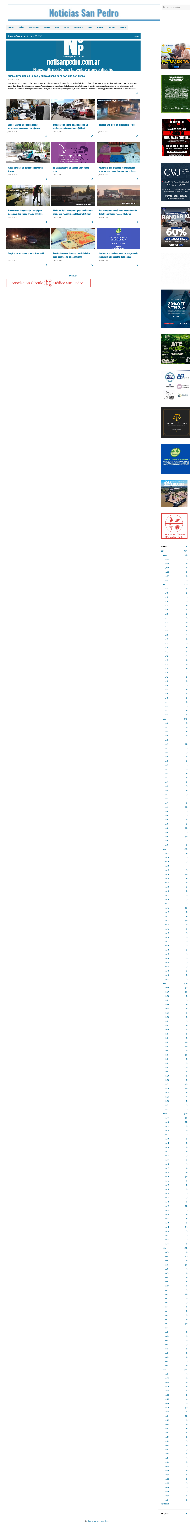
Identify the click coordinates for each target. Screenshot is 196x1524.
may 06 (167, 958)
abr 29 (167, 992)
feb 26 (167, 1260)
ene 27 (167, 1391)
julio (164, 584)
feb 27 (166, 1256)
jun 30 (166, 723)
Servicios (123, 27)
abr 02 (167, 1105)
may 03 (167, 971)
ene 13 (167, 1449)
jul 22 (166, 626)
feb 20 (167, 1286)
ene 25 (167, 1399)
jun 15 (166, 786)
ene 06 (167, 1479)
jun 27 (166, 735)
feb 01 (166, 1365)
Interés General (34, 27)
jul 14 (166, 660)
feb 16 (166, 1302)
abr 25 (167, 1008)
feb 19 (166, 1290)
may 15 (167, 920)
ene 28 (167, 1386)
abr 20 (167, 1029)
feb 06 (167, 1344)
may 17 (167, 912)
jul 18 (166, 643)
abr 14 (166, 1055)
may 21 (167, 895)
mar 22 (167, 1155)
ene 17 (166, 1433)
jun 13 (166, 794)
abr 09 (167, 1076)
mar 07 (167, 1218)
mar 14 (167, 1189)
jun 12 (166, 798)
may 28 (167, 866)
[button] (137, 93)
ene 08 (167, 1470)
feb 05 (167, 1349)
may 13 (167, 929)
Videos (90, 27)
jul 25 (166, 614)
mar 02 (167, 1239)
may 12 (167, 933)
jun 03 (166, 836)
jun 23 (166, 752)
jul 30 (166, 593)
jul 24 (166, 618)
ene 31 (167, 1374)
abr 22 (167, 1021)
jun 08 (166, 815)
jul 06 (166, 693)
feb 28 (167, 1252)
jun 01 (166, 845)
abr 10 (166, 1071)
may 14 (167, 924)
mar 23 (167, 1151)
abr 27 (166, 1000)
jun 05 (166, 828)
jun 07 (166, 819)
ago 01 (167, 580)
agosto (165, 555)
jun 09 (166, 811)
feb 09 (167, 1332)
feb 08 (167, 1336)
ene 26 (167, 1395)
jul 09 (166, 681)
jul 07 (166, 689)
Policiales (11, 27)
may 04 (167, 966)
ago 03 (167, 572)
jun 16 (166, 782)
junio (164, 719)
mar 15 (167, 1185)
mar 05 (167, 1227)
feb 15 (166, 1307)
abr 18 (166, 1038)
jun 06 (166, 824)
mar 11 (167, 1202)
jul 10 (166, 677)
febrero (165, 1248)
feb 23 (167, 1273)
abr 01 (166, 1109)
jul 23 (166, 622)
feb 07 (166, 1340)
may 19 (167, 903)
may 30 (167, 857)
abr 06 (167, 1088)
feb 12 (166, 1319)
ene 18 (167, 1428)
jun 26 (166, 740)
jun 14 (166, 790)
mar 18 (167, 1172)
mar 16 (167, 1181)
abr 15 (166, 1050)
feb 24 (167, 1269)
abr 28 (167, 996)
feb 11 (166, 1323)
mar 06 (167, 1223)
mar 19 (167, 1168)
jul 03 (166, 706)
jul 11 (166, 672)
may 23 (167, 887)
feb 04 (167, 1353)
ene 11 (166, 1458)
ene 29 (167, 1382)
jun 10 (166, 807)
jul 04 (166, 702)
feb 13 (166, 1315)
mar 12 (167, 1197)
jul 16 (166, 651)
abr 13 (166, 1059)
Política (21, 27)
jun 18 (166, 773)
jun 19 (166, 769)
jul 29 (166, 597)
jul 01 (166, 714)
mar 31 (167, 1118)
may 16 (167, 916)
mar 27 (167, 1134)
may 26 (167, 874)
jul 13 (166, 664)
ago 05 (167, 563)
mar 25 (167, 1143)
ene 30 (167, 1378)
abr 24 (167, 1013)
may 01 (167, 979)
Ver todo (136, 36)
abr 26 (167, 1004)
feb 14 (166, 1311)
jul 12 (166, 668)
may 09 (167, 945)
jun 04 (166, 832)
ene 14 (167, 1445)
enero (164, 1370)
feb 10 (166, 1328)
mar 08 (167, 1214)
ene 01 (167, 1500)
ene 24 (167, 1403)
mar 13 (167, 1193)
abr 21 (166, 1025)
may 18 (167, 908)
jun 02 (166, 840)
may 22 (167, 891)
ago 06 (167, 559)
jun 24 (166, 748)
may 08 (167, 950)
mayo (164, 849)
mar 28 (167, 1130)
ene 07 (167, 1474)
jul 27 (166, 605)
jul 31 (166, 588)
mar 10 (167, 1206)
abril (164, 983)
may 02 (167, 975)
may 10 (167, 941)
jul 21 (166, 630)
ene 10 (167, 1462)
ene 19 (167, 1424)
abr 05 (167, 1092)
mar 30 (167, 1122)
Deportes (47, 27)
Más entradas (73, 276)
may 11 (167, 937)
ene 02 (167, 1495)
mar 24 (167, 1147)
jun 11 (166, 803)
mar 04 (167, 1231)
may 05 (167, 962)
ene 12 (167, 1453)
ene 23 (167, 1407)
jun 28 (166, 731)
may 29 (167, 861)
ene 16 (167, 1437)
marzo (165, 1113)
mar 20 (167, 1164)
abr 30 (167, 987)
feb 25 (167, 1265)
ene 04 (167, 1487)
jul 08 (166, 685)
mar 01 (167, 1244)
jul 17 (166, 647)
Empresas (112, 27)
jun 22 (166, 756)
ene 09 (167, 1466)
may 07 (167, 954)
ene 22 (167, 1412)
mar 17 (167, 1176)
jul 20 (166, 635)
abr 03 (167, 1101)
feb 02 (167, 1361)
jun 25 (166, 744)
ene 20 (167, 1420)
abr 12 (166, 1063)
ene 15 (167, 1441)
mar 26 (167, 1139)
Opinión (57, 27)
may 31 (167, 853)
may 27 (167, 870)
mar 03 (167, 1235)
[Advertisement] (149, 75)
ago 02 (167, 576)
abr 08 (167, 1080)
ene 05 (167, 1483)
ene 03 (167, 1491)
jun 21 (166, 761)
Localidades (100, 27)
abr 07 (166, 1084)
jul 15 (166, 656)
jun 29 (166, 727)
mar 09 (167, 1210)
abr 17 (166, 1042)
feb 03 (167, 1357)
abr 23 (167, 1017)
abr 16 (166, 1046)
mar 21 (167, 1160)
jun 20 (166, 765)
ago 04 (167, 567)
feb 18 (166, 1294)
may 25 (167, 878)
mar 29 (167, 1126)
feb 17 (166, 1298)
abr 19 (166, 1034)
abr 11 (166, 1067)
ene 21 (167, 1416)
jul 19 (166, 639)
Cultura (66, 27)
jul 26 (166, 609)
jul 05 (166, 698)
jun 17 (166, 777)
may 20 (167, 899)
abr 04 (167, 1097)
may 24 (167, 882)
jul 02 (166, 710)
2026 (162, 551)
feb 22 (167, 1277)
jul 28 (166, 601)
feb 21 (166, 1281)
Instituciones (78, 27)
